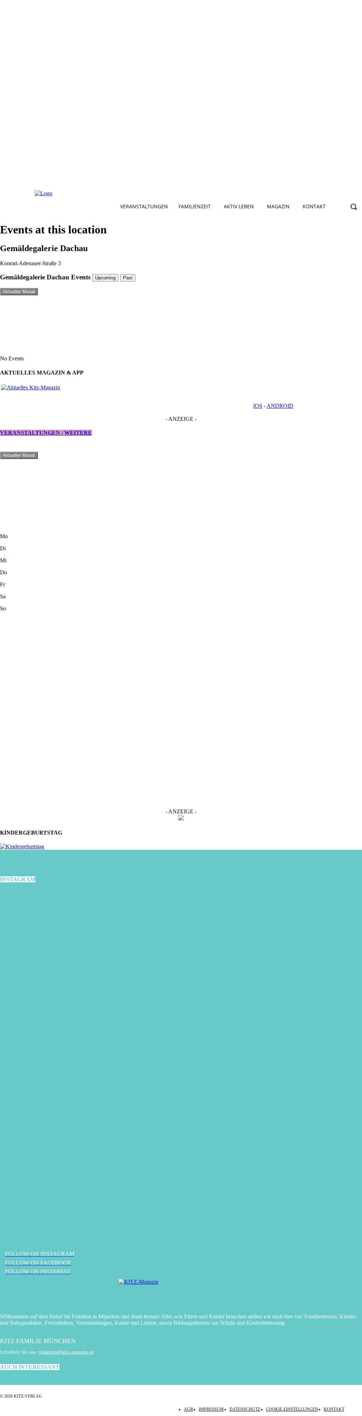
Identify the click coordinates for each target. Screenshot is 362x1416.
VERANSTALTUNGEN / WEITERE (46, 433)
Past (128, 277)
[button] (353, 206)
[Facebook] (94, 193)
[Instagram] (111, 193)
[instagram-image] (60, 950)
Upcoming (105, 277)
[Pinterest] (127, 193)
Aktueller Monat (19, 291)
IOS (257, 406)
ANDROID (280, 406)
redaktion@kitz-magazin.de (66, 1352)
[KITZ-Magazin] (181, 1292)
